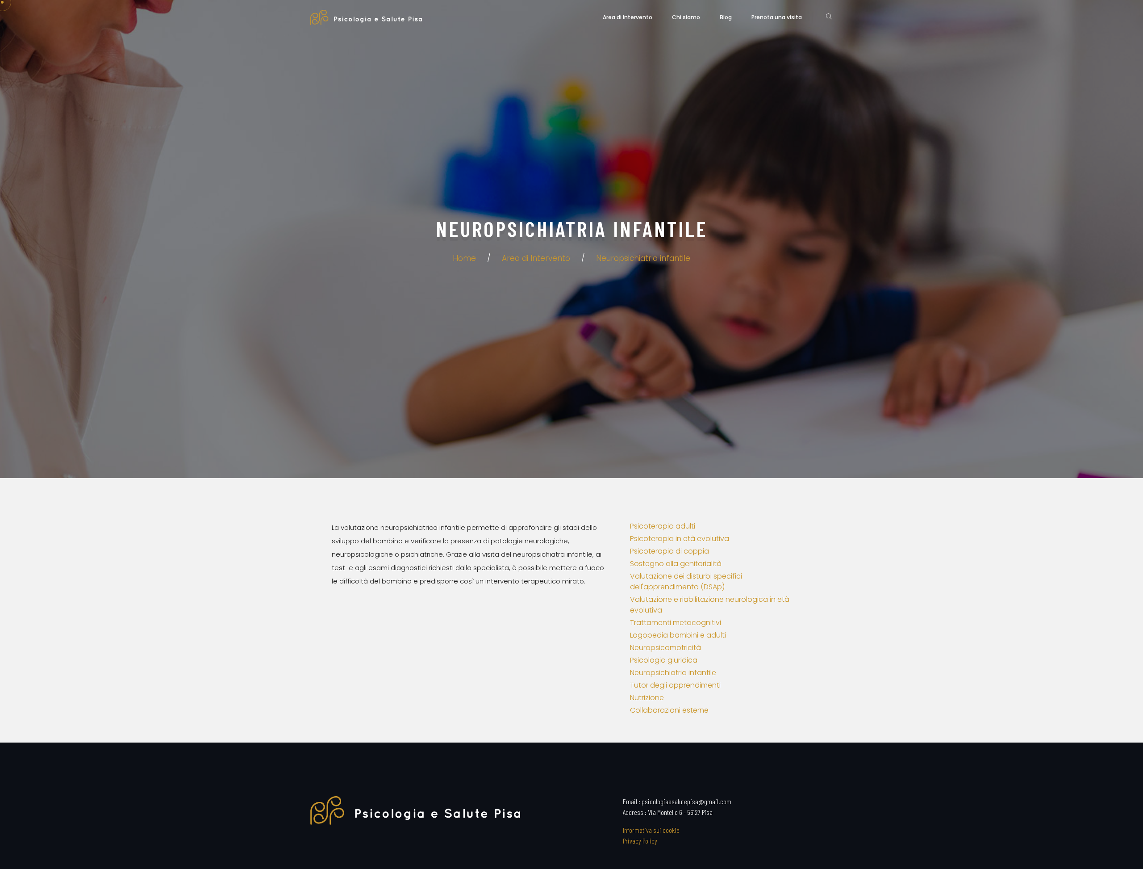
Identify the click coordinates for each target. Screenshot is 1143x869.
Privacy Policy (640, 840)
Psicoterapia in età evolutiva (679, 538)
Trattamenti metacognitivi (675, 622)
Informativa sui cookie (651, 830)
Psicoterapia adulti (662, 526)
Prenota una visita (776, 17)
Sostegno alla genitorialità (676, 563)
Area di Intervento (627, 17)
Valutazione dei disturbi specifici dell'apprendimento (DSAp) (686, 581)
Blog (726, 17)
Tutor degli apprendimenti (675, 685)
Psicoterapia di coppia (669, 551)
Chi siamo (686, 17)
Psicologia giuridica (663, 660)
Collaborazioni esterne (669, 710)
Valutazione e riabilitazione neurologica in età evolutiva (709, 604)
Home (464, 258)
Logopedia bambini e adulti (678, 635)
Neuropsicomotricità (665, 647)
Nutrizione (647, 698)
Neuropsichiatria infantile (643, 258)
